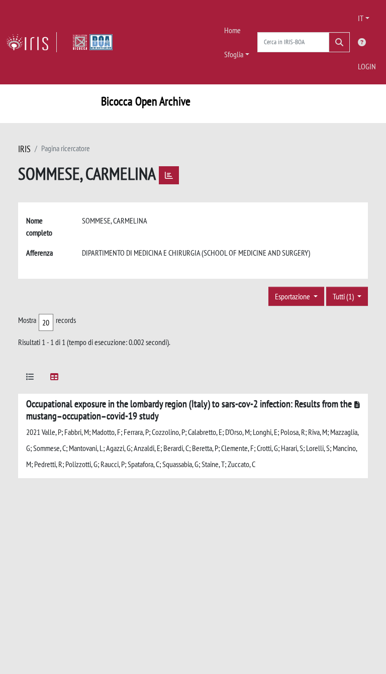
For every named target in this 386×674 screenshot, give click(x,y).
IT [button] (360, 18)
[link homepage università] (93, 42)
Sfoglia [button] (233, 54)
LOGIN (367, 66)
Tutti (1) (344, 296)
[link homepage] (31, 42)
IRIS (24, 149)
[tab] (30, 378)
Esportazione (293, 296)
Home (232, 30)
